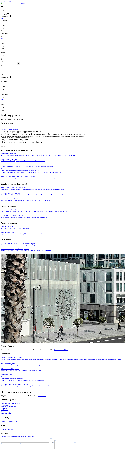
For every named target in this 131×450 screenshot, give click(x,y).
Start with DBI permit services (9, 129)
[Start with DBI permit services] (1, 127)
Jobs (2, 18)
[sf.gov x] (8, 414)
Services (3, 421)
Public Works (4, 410)
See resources (42, 396)
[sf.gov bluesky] (10, 414)
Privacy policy (5, 429)
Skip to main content (6, 1)
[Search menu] (65, 58)
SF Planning (4, 405)
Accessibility (30, 436)
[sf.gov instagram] (4, 414)
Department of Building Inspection (10, 403)
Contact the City (5, 436)
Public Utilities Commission (8, 406)
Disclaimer (12, 429)
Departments (9, 421)
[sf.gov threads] (6, 414)
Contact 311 (23, 436)
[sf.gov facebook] (2, 414)
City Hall (17, 421)
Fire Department (5, 408)
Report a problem (15, 436)
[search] (18, 63)
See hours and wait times (61, 350)
